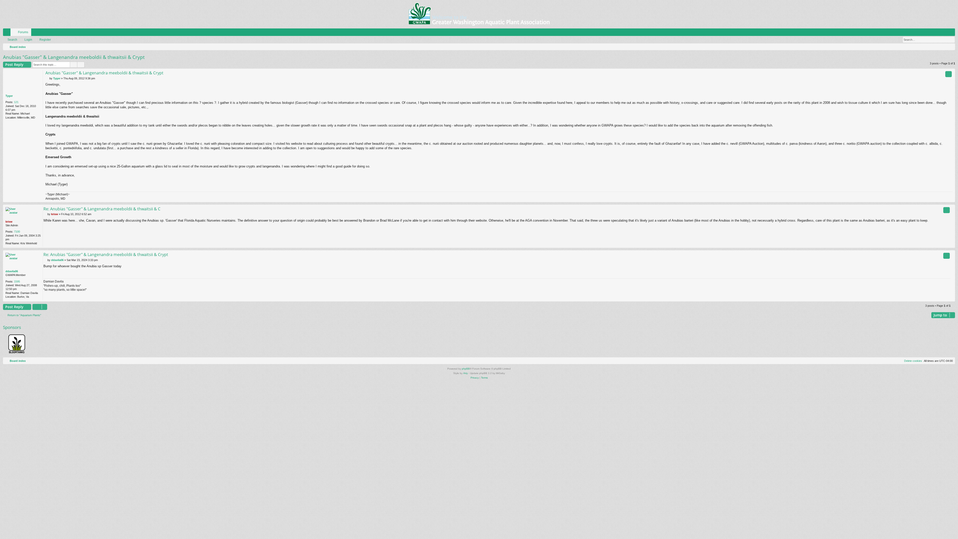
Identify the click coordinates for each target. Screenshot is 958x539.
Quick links (7, 33)
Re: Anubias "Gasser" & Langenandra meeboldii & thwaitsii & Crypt (105, 254)
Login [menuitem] (945, 33)
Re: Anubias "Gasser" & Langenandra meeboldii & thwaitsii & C (101, 208)
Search (12, 39)
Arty (465, 373)
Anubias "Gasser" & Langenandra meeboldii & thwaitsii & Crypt (74, 57)
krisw (8, 221)
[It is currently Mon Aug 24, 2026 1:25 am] (950, 47)
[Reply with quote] (948, 74)
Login (28, 39)
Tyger (9, 95)
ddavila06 (11, 271)
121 (16, 102)
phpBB (466, 368)
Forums (23, 32)
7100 (17, 231)
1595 (17, 281)
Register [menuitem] (952, 33)
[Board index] (479, 14)
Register (45, 39)
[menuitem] (936, 32)
